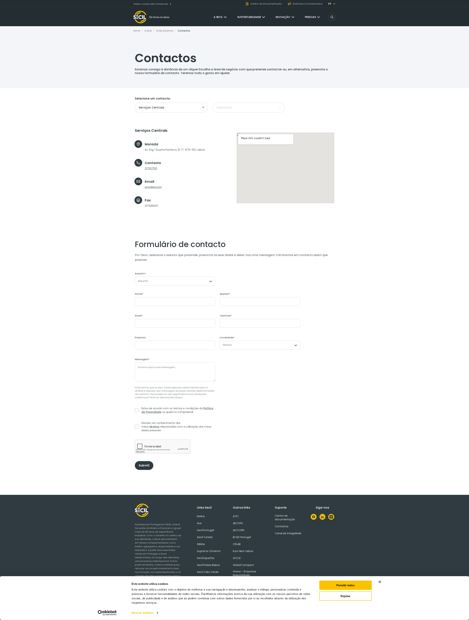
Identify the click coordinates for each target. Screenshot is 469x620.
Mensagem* (142, 359)
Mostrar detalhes (143, 612)
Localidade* (227, 337)
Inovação (283, 17)
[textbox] (248, 107)
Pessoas (310, 17)
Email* (139, 315)
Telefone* (226, 315)
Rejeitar (345, 595)
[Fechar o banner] (379, 582)
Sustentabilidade (249, 17)
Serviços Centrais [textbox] (151, 107)
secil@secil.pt (153, 187)
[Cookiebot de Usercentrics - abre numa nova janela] (107, 613)
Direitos (154, 426)
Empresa (140, 337)
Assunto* (140, 273)
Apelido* (225, 294)
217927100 (151, 168)
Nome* (139, 294)
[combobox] (171, 108)
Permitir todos (345, 585)
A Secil (218, 17)
